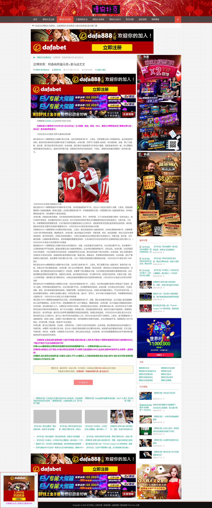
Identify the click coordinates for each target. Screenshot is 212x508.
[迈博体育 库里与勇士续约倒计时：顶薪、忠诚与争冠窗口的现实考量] (121, 416)
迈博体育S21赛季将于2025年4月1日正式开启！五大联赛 (60, 126)
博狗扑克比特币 (167, 377)
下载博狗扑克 (82, 19)
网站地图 (123, 505)
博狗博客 (155, 19)
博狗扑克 (57, 69)
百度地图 (107, 505)
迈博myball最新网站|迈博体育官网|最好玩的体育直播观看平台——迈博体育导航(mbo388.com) (72, 346)
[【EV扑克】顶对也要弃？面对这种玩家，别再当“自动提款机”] (44, 416)
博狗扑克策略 (166, 380)
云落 (137, 505)
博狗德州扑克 (144, 368)
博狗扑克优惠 (65, 19)
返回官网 (142, 19)
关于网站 (90, 505)
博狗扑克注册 (48, 19)
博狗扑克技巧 (115, 19)
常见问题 (130, 19)
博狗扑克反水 (166, 374)
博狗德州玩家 (166, 371)
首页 (35, 19)
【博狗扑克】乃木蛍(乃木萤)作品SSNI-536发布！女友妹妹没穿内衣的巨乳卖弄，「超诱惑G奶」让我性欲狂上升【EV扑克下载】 (58, 400)
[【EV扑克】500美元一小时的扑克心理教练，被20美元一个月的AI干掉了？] (96, 416)
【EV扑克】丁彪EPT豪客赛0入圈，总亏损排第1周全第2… (108, 447)
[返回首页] (34, 57)
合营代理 (98, 505)
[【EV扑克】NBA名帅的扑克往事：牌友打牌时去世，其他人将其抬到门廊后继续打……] (70, 416)
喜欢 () (84, 382)
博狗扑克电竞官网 (146, 380)
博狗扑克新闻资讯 (146, 377)
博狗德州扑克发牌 (168, 368)
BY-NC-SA (100, 368)
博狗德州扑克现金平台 (147, 371)
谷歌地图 (115, 505)
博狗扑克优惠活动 (44, 57)
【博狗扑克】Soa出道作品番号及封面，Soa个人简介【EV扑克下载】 (108, 399)
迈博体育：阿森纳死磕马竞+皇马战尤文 (59, 64)
